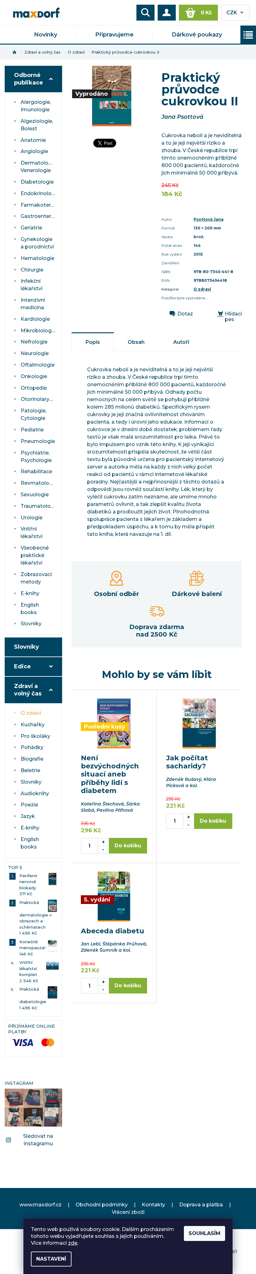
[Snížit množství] (103, 849)
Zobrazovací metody (36, 578)
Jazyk (28, 816)
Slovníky (31, 624)
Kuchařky (33, 725)
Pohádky (32, 747)
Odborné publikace (28, 79)
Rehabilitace (36, 471)
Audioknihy (35, 793)
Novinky (45, 34)
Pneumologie (38, 441)
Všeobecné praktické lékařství (35, 555)
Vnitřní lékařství (31, 532)
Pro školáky (35, 736)
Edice (22, 666)
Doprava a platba (201, 1205)
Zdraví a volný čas (28, 690)
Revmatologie (39, 483)
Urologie (31, 518)
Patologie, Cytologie (34, 414)
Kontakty (153, 1205)
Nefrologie (34, 342)
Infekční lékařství (31, 284)
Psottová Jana (209, 219)
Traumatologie (39, 506)
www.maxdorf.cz (40, 1205)
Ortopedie (34, 388)
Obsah (136, 342)
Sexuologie (35, 495)
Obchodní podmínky (102, 1205)
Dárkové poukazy (197, 34)
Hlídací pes (233, 316)
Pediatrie (32, 430)
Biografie (32, 759)
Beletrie (30, 770)
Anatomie (33, 140)
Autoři (181, 342)
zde (72, 1243)
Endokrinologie (39, 193)
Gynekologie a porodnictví (37, 243)
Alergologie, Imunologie (36, 106)
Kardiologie (35, 319)
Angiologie (34, 151)
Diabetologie (37, 182)
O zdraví (31, 713)
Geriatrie (31, 228)
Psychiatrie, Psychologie (36, 456)
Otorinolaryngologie (39, 399)
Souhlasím (204, 1233)
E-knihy (30, 593)
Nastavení (51, 1259)
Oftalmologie (38, 365)
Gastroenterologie (39, 216)
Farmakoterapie (39, 205)
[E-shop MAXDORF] (36, 11)
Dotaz (185, 314)
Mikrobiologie (38, 331)
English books (30, 608)
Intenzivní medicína (33, 303)
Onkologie (34, 376)
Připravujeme (114, 34)
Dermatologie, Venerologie (39, 166)
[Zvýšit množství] (103, 842)
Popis (93, 342)
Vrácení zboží (128, 1212)
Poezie (29, 805)
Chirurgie (32, 270)
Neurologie (35, 353)
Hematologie (37, 258)
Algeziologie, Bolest (37, 125)
